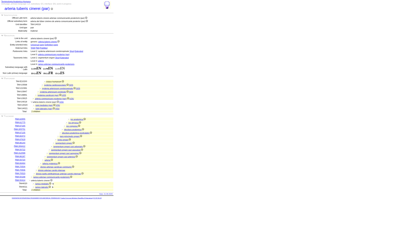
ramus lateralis (42, 187)
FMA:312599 (19, 153)
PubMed (43, 48)
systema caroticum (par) (48, 95)
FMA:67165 (20, 126)
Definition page (51, 45)
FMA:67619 (20, 139)
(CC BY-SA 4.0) (97, 198)
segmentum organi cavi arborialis (68, 146)
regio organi (63, 140)
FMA (38, 48)
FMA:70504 (20, 167)
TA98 (33, 48)
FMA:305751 (19, 129)
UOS (64, 95)
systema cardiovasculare (55, 85)
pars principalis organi (70, 136)
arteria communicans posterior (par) (54, 54)
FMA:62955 (20, 119)
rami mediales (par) (44, 105)
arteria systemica (50, 163)
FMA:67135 (20, 133)
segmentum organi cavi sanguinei (64, 153)
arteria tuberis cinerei (47, 42)
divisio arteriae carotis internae (51, 170)
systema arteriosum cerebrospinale (57, 88)
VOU (58, 105)
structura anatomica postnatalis (76, 133)
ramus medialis (42, 184)
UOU (72, 99)
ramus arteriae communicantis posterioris (56, 64)
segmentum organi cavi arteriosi (61, 157)
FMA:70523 (20, 173)
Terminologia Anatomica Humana (16, 1)
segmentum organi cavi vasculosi (66, 150)
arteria (41, 61)
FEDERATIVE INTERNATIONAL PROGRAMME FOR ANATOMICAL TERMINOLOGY (36, 198)
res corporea (72, 126)
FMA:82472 (20, 136)
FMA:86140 (20, 143)
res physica (73, 123)
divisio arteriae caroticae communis (56, 167)
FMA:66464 (20, 163)
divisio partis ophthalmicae (58, 174)
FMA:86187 (20, 156)
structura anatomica (73, 129)
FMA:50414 (20, 180)
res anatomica (77, 119)
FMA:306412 (19, 146)
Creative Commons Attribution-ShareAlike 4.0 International (76, 198)
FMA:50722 (20, 150)
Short (72, 51)
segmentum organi (63, 143)
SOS (71, 85)
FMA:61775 (20, 122)
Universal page (37, 45)
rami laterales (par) (44, 109)
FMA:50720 (20, 160)
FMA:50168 (20, 177)
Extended (79, 51)
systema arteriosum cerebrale (53, 92)
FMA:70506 (20, 170)
